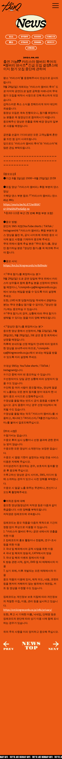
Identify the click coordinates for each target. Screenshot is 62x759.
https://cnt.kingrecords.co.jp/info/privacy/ (27, 609)
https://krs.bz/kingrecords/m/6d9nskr (25, 265)
